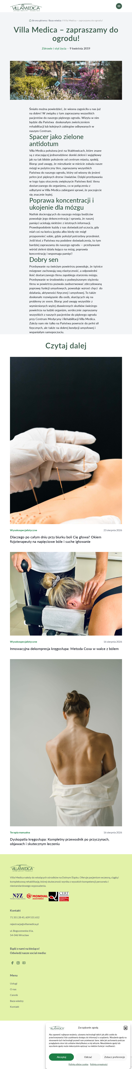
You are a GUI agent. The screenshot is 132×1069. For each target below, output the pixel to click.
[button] (125, 1027)
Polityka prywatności (99, 1064)
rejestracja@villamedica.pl (24, 923)
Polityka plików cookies (78, 1064)
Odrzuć (88, 1057)
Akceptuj (61, 1057)
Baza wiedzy (55, 20)
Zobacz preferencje (114, 1057)
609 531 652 (32, 917)
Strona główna (39, 20)
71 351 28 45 (17, 917)
